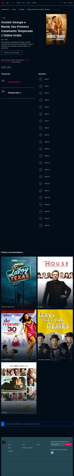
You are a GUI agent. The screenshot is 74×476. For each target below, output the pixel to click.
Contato (38, 444)
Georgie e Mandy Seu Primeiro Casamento (38, 9)
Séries (13, 2)
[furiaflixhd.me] (3, 2)
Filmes (7, 2)
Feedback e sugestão (27, 447)
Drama (39, 304)
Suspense (4, 304)
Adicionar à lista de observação (11, 52)
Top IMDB (34, 2)
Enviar (68, 444)
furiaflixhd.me (5, 9)
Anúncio (28, 2)
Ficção (8, 356)
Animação (19, 2)
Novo (24, 2)
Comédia (21, 9)
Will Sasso (8, 62)
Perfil (23, 444)
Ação (8, 304)
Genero (14, 9)
